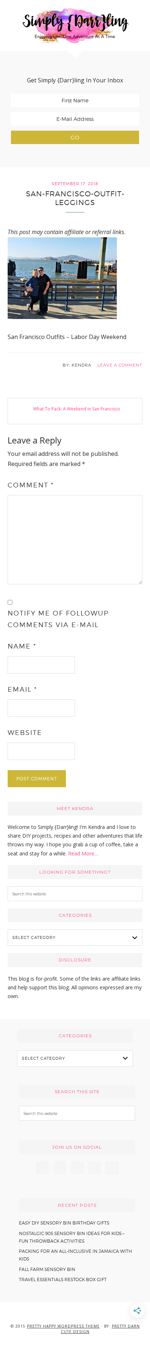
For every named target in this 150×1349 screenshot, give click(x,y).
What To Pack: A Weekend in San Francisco (76, 409)
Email (22, 689)
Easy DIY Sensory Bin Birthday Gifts (64, 1223)
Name (22, 646)
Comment (31, 485)
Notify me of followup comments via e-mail (58, 618)
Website (25, 732)
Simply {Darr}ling (75, 25)
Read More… (83, 853)
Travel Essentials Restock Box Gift (63, 1279)
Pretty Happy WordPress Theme (63, 1326)
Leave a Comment (120, 365)
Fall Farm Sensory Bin (47, 1269)
